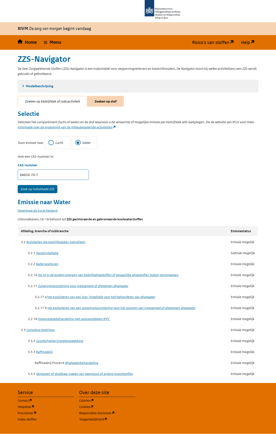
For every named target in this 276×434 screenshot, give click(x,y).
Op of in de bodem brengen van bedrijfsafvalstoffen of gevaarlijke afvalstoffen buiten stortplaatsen (108, 275)
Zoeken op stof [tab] (105, 101)
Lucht (59, 143)
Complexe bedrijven (40, 330)
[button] (52, 42)
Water (86, 143)
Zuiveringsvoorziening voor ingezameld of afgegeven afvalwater (83, 286)
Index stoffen (27, 419)
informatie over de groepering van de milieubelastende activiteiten (67, 127)
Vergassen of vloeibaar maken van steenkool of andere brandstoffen (84, 374)
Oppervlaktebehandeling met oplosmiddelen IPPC (74, 319)
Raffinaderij (44, 352)
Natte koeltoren (47, 264)
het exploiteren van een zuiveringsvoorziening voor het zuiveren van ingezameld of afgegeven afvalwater (121, 308)
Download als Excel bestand (38, 210)
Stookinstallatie (47, 253)
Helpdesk (46, 406)
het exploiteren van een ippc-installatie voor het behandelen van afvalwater (101, 297)
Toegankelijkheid (107, 419)
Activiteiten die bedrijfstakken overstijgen (55, 242)
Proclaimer (46, 413)
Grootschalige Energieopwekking (59, 341)
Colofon (107, 400)
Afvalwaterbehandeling (81, 363)
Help (249, 42)
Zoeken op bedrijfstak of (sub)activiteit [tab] (52, 101)
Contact (45, 400)
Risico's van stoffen (215, 42)
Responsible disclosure (107, 413)
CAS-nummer (27, 165)
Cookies (107, 406)
